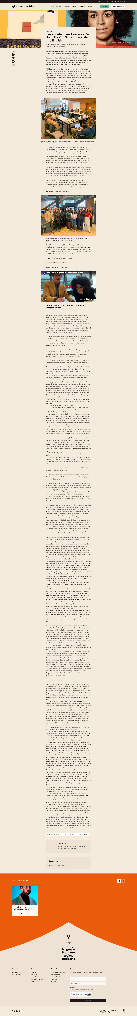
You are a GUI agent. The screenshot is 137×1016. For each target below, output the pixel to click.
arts (68, 943)
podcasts (68, 958)
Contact (107, 1)
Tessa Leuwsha (16, 913)
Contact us (34, 981)
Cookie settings (54, 981)
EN (98, 1)
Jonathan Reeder (57, 184)
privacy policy (90, 989)
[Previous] (119, 881)
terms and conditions (81, 989)
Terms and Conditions (56, 977)
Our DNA (33, 972)
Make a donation (118, 6)
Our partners (15, 977)
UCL (79, 180)
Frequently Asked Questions (58, 972)
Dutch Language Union (64, 182)
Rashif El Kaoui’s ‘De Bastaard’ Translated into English (52, 909)
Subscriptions (15, 972)
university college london (68, 834)
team (37, 979)
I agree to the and (82, 989)
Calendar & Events (55, 974)
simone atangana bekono (53, 834)
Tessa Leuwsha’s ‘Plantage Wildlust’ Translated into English (24, 909)
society (68, 955)
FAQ (103, 1)
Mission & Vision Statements (38, 977)
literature (68, 952)
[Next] (123, 881)
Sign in (119, 1)
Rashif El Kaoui (45, 913)
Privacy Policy (54, 979)
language (68, 949)
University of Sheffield (68, 180)
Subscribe (104, 6)
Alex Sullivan (50, 44)
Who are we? (34, 974)
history (68, 946)
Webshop (113, 1)
